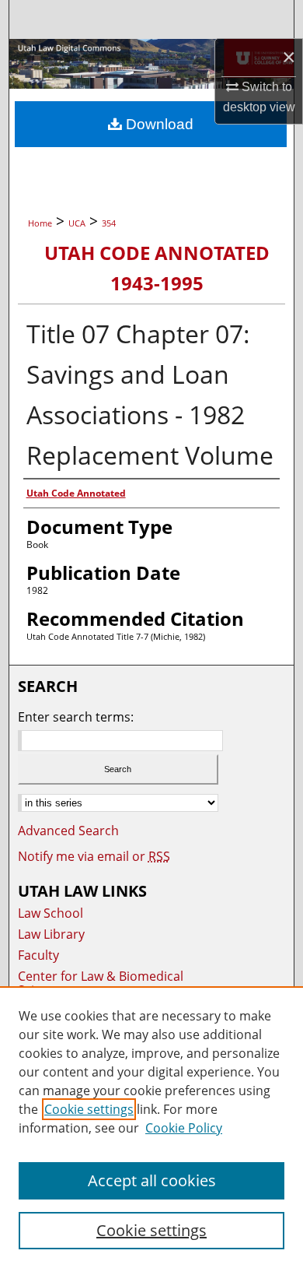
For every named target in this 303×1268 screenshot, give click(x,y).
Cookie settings (89, 1109)
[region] (151, 1127)
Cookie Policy (183, 1127)
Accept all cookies (152, 1180)
